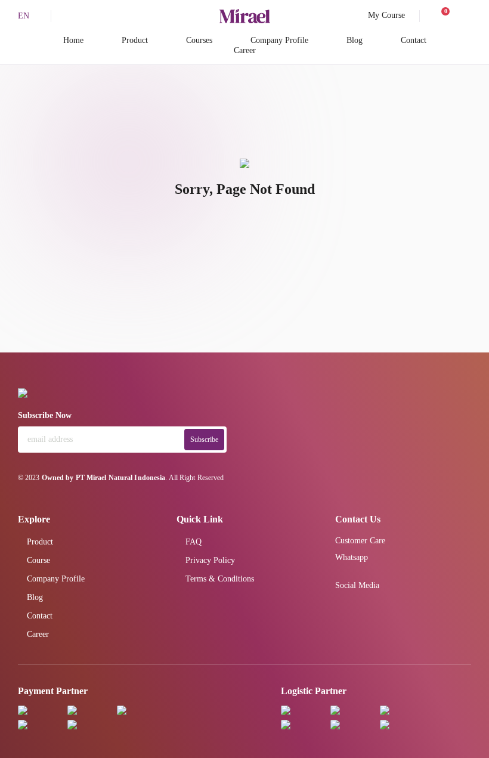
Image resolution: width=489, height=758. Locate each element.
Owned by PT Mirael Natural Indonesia (104, 478)
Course (38, 560)
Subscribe (204, 439)
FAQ (193, 541)
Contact (413, 40)
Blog (354, 40)
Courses (199, 40)
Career (245, 50)
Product (135, 40)
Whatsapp (351, 557)
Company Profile (279, 40)
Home (73, 40)
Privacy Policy (210, 560)
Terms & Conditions (219, 578)
